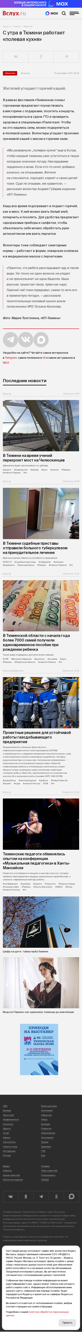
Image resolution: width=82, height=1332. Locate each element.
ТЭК (43, 1151)
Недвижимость (11, 1119)
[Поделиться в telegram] (66, 57)
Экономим (47, 1110)
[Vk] (10, 1197)
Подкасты (46, 1128)
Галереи (45, 1166)
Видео (6, 1166)
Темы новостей (49, 1170)
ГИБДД (45, 1179)
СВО (5, 1106)
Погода (7, 1155)
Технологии (9, 1142)
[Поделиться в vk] (15, 57)
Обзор (44, 1119)
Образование (48, 1133)
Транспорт (8, 1115)
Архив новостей (11, 1175)
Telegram (11, 357)
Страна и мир (10, 1146)
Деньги (7, 1128)
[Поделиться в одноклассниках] (41, 57)
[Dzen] (56, 1197)
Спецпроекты (48, 1175)
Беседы (7, 1110)
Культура (45, 1124)
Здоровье (46, 1146)
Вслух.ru (14, 13)
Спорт (6, 1133)
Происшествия (49, 1106)
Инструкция (9, 1151)
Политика (8, 1124)
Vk (44, 357)
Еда (43, 1155)
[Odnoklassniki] (25, 1197)
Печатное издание (13, 1179)
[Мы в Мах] (51, 13)
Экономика (47, 1137)
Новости (17, 26)
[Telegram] (41, 1197)
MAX (6, 362)
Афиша (6, 1137)
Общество (27, 26)
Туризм (44, 1142)
